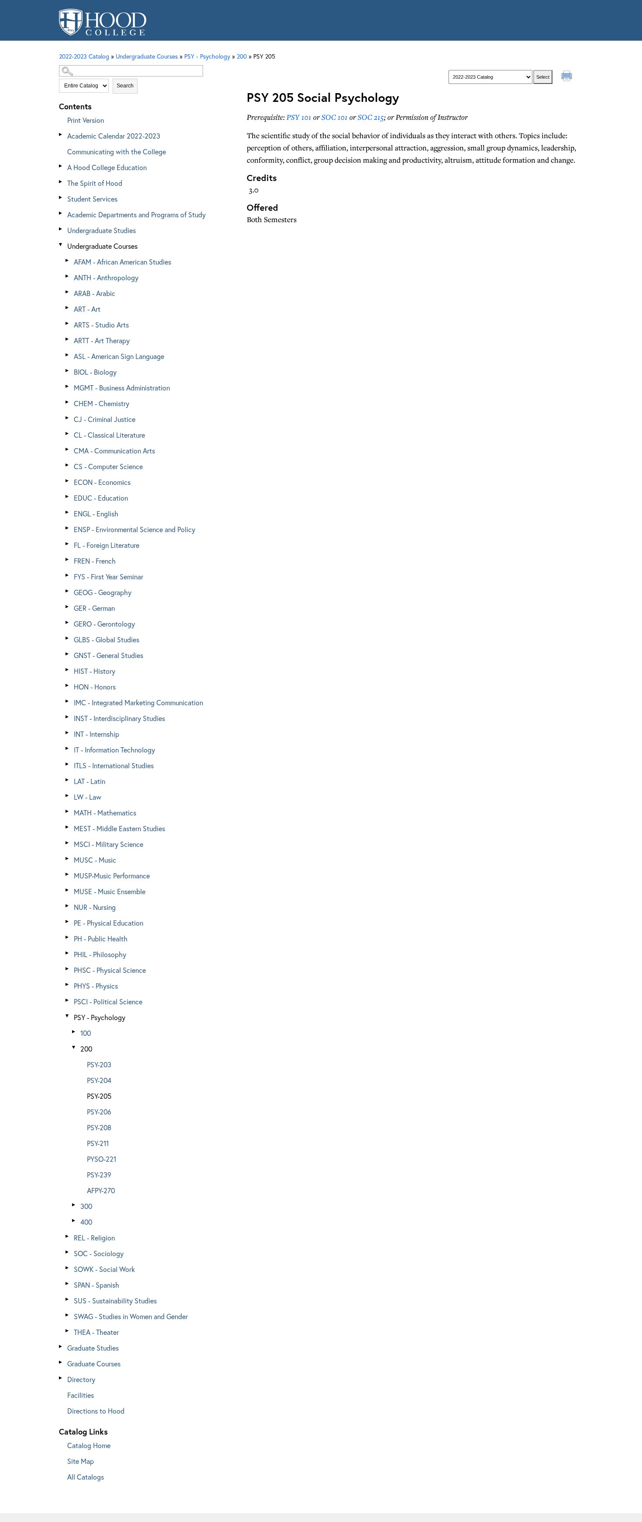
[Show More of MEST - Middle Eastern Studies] (68, 827)
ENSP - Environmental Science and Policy (134, 529)
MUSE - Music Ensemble (109, 891)
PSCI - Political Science (108, 1001)
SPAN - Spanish (96, 1284)
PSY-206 (99, 1111)
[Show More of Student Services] (61, 197)
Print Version (85, 120)
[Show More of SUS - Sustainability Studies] (68, 1299)
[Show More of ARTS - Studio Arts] (68, 323)
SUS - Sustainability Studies (115, 1300)
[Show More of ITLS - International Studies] (68, 764)
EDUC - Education (101, 497)
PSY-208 (99, 1127)
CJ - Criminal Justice (104, 419)
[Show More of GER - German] (68, 607)
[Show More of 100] (74, 1032)
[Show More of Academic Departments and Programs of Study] (61, 213)
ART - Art (87, 308)
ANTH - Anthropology (106, 277)
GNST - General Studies (108, 655)
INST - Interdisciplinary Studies (119, 718)
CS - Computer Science (108, 466)
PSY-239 (99, 1174)
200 (242, 56)
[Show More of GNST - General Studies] (68, 654)
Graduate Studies (93, 1347)
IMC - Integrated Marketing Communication (138, 702)
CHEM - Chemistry (101, 403)
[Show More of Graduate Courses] (61, 1362)
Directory (81, 1379)
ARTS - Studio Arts (101, 324)
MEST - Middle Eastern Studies (119, 828)
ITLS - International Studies (114, 765)
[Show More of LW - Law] (68, 796)
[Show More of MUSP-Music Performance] (68, 874)
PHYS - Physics (96, 985)
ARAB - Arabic (94, 293)
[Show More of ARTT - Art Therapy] (68, 339)
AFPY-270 (101, 1190)
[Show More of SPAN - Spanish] (68, 1283)
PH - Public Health (101, 938)
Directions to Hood (95, 1410)
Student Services (92, 198)
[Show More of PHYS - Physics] (68, 984)
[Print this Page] (567, 77)
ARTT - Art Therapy (102, 340)
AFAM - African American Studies (122, 261)
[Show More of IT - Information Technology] (68, 748)
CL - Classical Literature (109, 434)
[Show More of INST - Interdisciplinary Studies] (68, 717)
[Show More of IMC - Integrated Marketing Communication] (68, 701)
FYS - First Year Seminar (108, 576)
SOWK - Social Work (104, 1269)
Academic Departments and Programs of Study (136, 214)
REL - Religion (94, 1237)
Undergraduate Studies (101, 230)
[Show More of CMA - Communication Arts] (68, 449)
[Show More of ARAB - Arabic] (68, 292)
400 (86, 1221)
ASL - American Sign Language (119, 356)
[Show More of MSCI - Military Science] (68, 843)
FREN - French (95, 560)
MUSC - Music (95, 859)
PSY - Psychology (99, 1017)
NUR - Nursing (95, 907)
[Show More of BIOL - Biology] (68, 371)
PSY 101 (298, 117)
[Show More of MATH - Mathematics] (68, 811)
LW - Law (87, 796)
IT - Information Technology (114, 749)
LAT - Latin (89, 781)
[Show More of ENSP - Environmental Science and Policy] (68, 528)
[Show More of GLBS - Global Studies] (68, 638)
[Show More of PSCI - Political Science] (68, 1000)
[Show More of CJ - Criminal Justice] (68, 418)
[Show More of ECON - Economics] (68, 481)
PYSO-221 (101, 1158)
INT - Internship (96, 733)
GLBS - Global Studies (106, 639)
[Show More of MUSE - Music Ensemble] (68, 890)
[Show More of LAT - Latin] (68, 780)
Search (125, 86)
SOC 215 (371, 117)
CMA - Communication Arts (114, 450)
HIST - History (94, 671)
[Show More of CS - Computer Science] (68, 465)
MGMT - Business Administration (122, 387)
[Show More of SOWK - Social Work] (68, 1268)
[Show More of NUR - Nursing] (68, 906)
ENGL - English (96, 513)
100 (85, 1033)
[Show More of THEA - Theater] (68, 1331)
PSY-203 (99, 1064)
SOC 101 (334, 117)
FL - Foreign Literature (106, 545)
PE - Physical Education (108, 922)
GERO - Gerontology (104, 623)
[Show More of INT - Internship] (68, 733)
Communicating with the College (116, 151)
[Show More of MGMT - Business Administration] (68, 386)
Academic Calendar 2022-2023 (113, 135)
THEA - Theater (96, 1332)
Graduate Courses (94, 1363)
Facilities (80, 1395)
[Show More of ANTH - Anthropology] (68, 276)
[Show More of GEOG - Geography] (68, 591)
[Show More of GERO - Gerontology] (68, 622)
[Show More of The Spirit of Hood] (61, 182)
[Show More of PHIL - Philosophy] (68, 953)
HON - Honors (95, 686)
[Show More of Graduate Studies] (61, 1346)
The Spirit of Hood (94, 183)
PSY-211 (98, 1143)
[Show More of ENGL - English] (68, 512)
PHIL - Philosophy (100, 954)
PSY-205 (99, 1096)
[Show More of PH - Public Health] (68, 937)
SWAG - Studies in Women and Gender (131, 1316)
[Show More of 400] (74, 1220)
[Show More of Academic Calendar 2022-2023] (61, 134)
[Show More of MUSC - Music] (68, 858)
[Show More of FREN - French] (68, 559)
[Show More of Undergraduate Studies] (61, 229)
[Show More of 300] (74, 1205)
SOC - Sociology (99, 1253)
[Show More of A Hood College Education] (61, 166)
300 (86, 1206)
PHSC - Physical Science (110, 970)
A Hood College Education (107, 167)
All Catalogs (85, 1476)
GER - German (94, 608)
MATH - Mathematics (105, 812)
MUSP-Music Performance (112, 875)
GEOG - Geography (102, 592)
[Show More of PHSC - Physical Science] (68, 969)
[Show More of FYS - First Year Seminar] (68, 575)
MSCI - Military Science (108, 844)
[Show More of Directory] (61, 1378)
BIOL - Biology (95, 371)
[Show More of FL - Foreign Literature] (68, 544)
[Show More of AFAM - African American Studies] (68, 260)
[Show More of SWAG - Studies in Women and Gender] (68, 1315)
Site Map (80, 1461)
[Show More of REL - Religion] (68, 1236)
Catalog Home (88, 1445)
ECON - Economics (102, 482)
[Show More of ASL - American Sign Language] (68, 355)
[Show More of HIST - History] (68, 670)
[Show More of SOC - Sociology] (68, 1252)
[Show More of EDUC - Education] (68, 496)
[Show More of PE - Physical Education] (68, 921)
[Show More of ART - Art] (68, 308)
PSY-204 (99, 1080)
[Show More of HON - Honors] (68, 685)
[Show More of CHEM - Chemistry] (68, 402)
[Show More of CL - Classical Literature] (68, 433)
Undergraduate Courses (102, 246)
